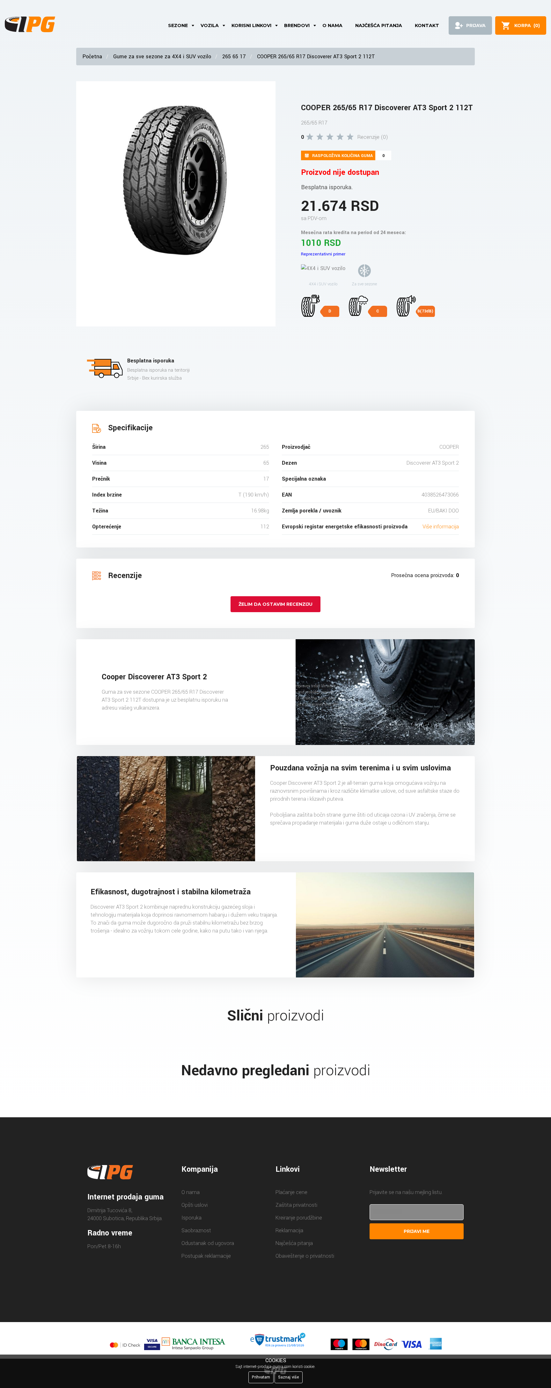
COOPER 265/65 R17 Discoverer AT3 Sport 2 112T (316, 56)
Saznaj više (288, 1377)
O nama (332, 25)
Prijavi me (417, 1231)
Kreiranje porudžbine (299, 1217)
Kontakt (427, 25)
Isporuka (191, 1217)
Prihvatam (261, 1377)
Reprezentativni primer (323, 254)
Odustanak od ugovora (207, 1243)
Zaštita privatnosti (296, 1205)
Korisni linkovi (251, 25)
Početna (92, 56)
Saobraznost (196, 1230)
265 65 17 (234, 56)
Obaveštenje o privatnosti (305, 1256)
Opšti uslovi (194, 1205)
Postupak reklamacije (206, 1256)
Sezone (178, 25)
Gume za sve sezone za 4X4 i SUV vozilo (162, 56)
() (527, 25)
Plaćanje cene (291, 1192)
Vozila (210, 25)
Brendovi (297, 25)
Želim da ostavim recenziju (275, 604)
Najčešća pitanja (378, 25)
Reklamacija (289, 1230)
